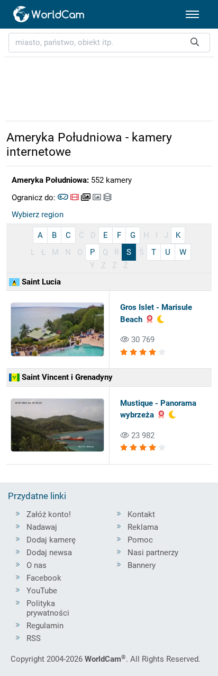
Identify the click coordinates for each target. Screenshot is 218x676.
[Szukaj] (194, 42)
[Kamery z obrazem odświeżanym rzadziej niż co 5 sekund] (97, 197)
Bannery (142, 565)
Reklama (143, 527)
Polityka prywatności (47, 608)
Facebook (43, 578)
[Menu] (192, 14)
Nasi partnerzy (153, 552)
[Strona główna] (49, 14)
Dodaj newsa (49, 552)
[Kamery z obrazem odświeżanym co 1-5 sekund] (85, 197)
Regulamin (44, 625)
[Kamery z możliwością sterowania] (63, 197)
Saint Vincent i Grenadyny (66, 377)
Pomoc (140, 540)
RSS (33, 638)
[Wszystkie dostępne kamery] (107, 197)
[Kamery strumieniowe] (74, 197)
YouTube (41, 590)
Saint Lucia (40, 282)
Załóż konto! (48, 514)
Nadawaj (41, 527)
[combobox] (109, 42)
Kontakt (141, 514)
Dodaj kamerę (51, 540)
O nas (36, 565)
